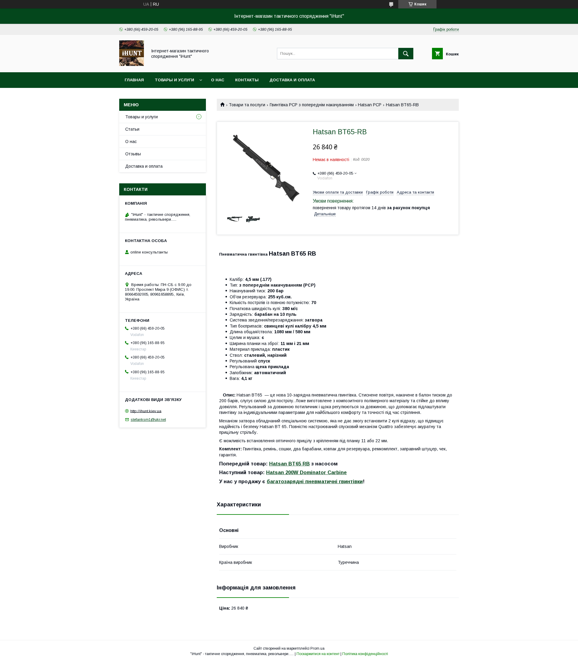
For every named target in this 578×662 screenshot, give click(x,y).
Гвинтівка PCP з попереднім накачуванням (312, 104)
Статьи (132, 129)
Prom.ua (317, 648)
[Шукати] (405, 53)
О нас (217, 80)
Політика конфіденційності (365, 654)
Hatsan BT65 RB (289, 464)
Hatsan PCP (369, 104)
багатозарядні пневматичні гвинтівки (315, 481)
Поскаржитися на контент (318, 654)
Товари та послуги (247, 104)
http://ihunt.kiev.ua (145, 411)
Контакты (247, 80)
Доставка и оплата (292, 80)
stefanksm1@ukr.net (148, 419)
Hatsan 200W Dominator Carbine (306, 472)
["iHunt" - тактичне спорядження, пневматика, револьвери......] (131, 64)
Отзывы (133, 153)
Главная (134, 80)
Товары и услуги (174, 80)
